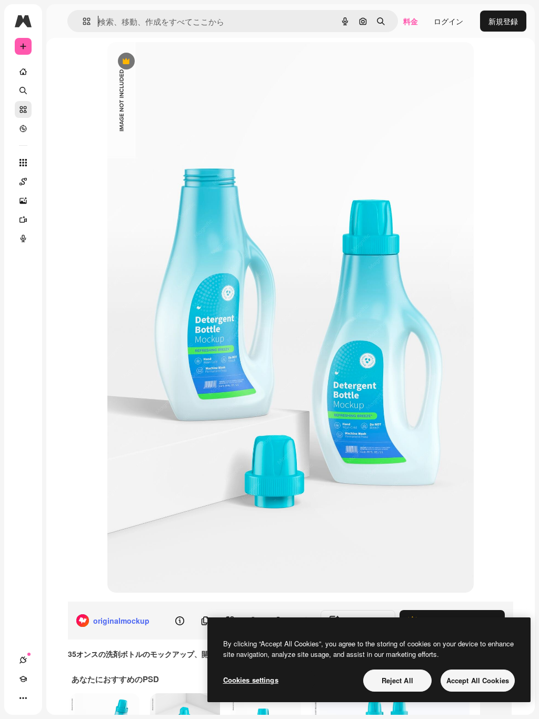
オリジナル (179, 61)
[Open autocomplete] (82, 21)
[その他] (23, 698)
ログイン (448, 21)
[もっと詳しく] (23, 128)
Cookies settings (250, 680)
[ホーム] (23, 71)
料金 (410, 21)
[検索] (23, 90)
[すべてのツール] (23, 162)
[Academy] (23, 679)
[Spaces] (23, 181)
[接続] (23, 660)
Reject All (397, 680)
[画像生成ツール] (23, 200)
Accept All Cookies (477, 680)
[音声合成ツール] (23, 238)
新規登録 (503, 21)
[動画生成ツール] (23, 219)
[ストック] (23, 109)
